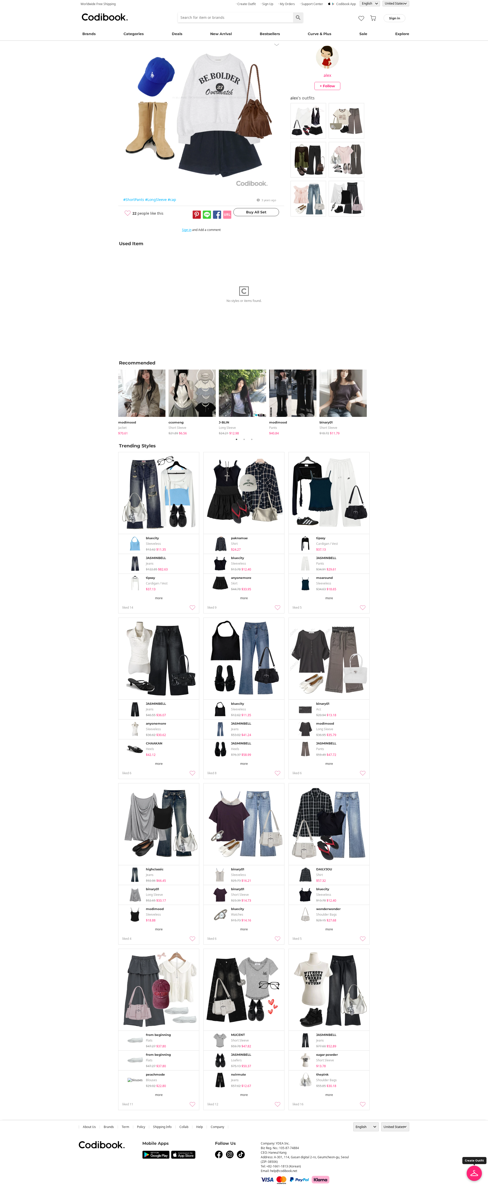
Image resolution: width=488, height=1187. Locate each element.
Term (125, 1127)
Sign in (186, 230)
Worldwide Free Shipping (98, 4)
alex (327, 75)
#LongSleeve (156, 199)
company (217, 1127)
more (159, 598)
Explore (402, 34)
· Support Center (311, 4)
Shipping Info (162, 1127)
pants (273, 428)
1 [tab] (236, 439)
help (199, 1127)
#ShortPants (133, 199)
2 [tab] (244, 439)
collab (183, 1127)
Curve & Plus (319, 34)
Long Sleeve (227, 428)
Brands (89, 34)
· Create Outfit (246, 4)
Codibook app (346, 4)
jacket (122, 428)
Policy (141, 1127)
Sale (363, 34)
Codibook (105, 17)
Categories (134, 34)
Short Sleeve (177, 428)
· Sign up (267, 4)
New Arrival (221, 34)
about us (89, 1127)
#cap (172, 199)
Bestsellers (270, 34)
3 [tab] (251, 439)
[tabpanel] (143, 401)
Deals (177, 34)
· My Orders (286, 4)
